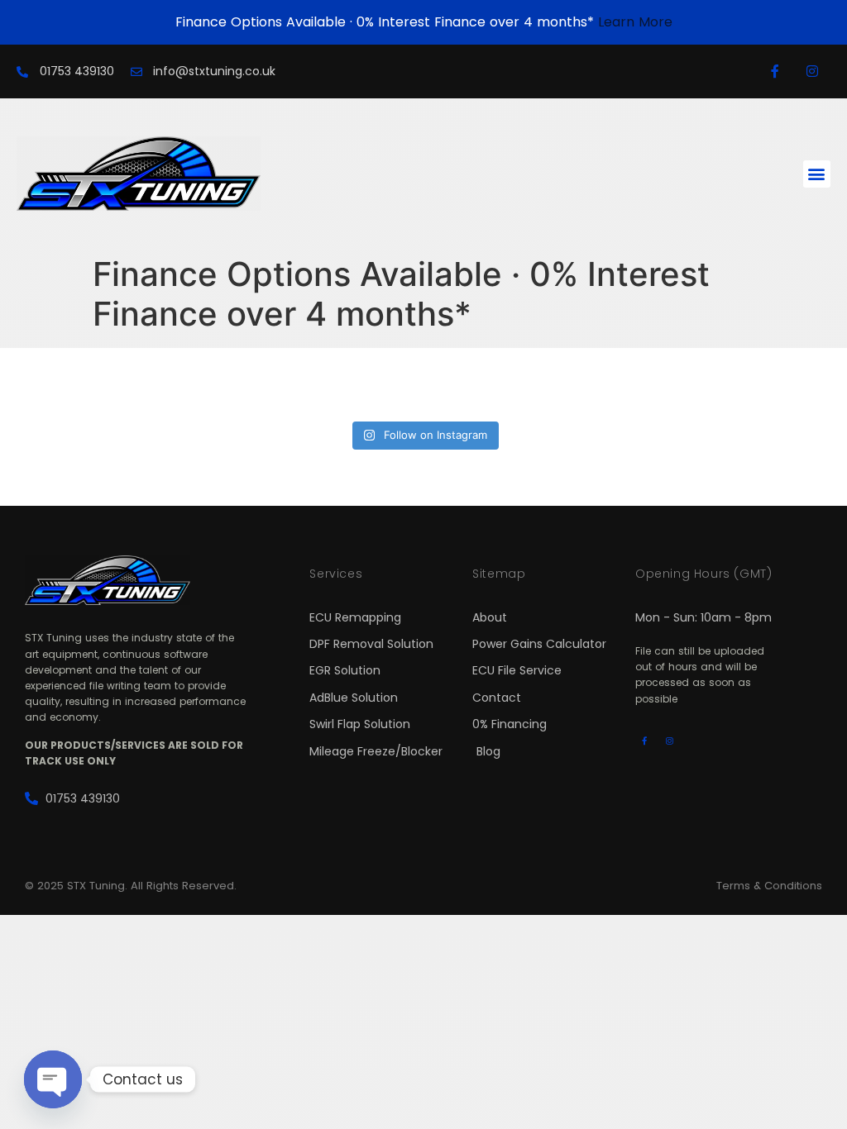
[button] (816, 174)
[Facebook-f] (774, 71)
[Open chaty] (53, 1079)
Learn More (635, 21)
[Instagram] (811, 71)
